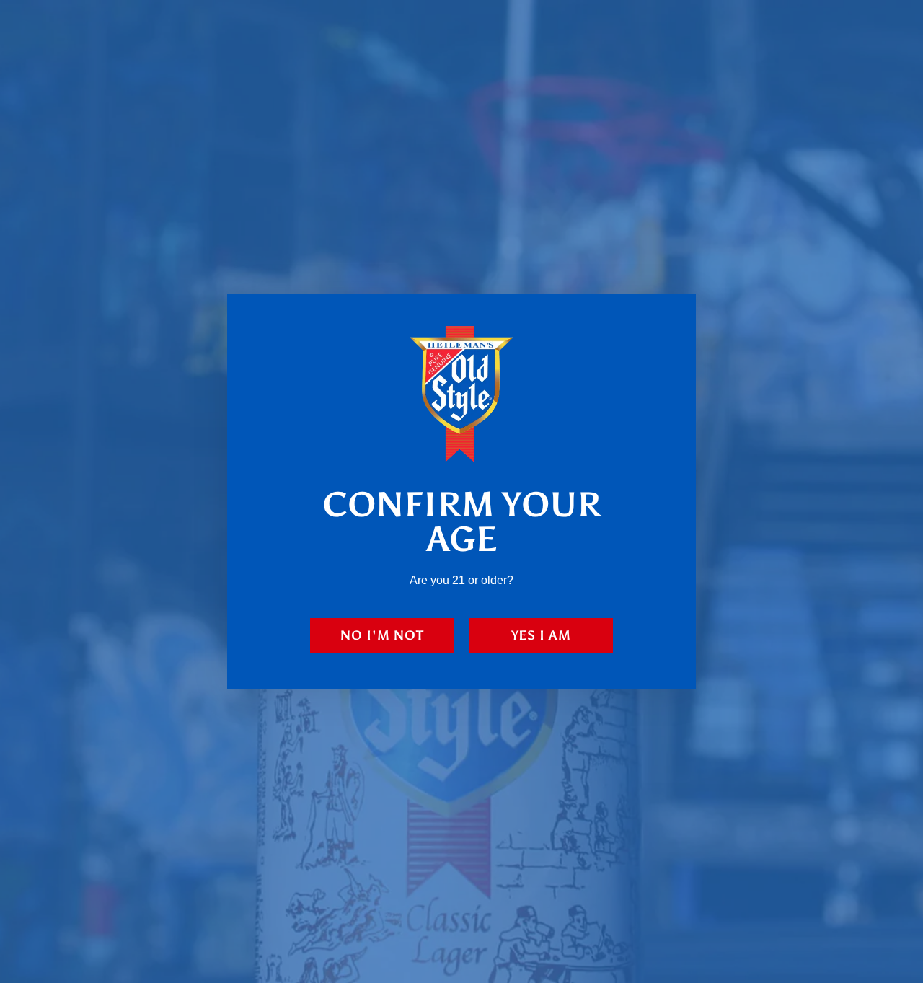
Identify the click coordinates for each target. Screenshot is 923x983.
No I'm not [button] (382, 635)
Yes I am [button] (541, 635)
